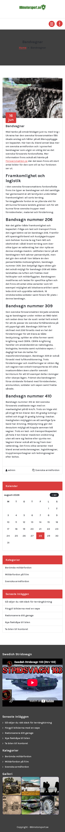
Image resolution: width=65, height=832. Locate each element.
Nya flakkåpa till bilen (17, 622)
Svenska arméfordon (47, 470)
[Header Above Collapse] (60, 24)
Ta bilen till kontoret (16, 629)
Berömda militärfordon (18, 567)
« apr (54, 495)
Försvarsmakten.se (17, 161)
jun (11, 117)
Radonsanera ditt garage (19, 615)
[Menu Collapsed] (52, 24)
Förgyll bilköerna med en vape (22, 608)
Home (22, 47)
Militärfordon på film (17, 574)
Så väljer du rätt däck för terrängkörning (28, 601)
